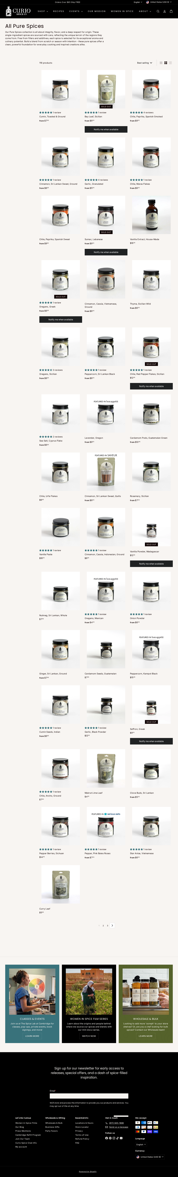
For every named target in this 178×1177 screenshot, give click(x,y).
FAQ (77, 1143)
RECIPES (58, 11)
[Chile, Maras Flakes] (151, 163)
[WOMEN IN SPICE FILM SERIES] (89, 992)
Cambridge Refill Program (28, 1135)
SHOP (42, 11)
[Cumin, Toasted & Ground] (60, 96)
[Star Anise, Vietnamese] (151, 833)
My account (21, 1147)
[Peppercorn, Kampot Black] (151, 654)
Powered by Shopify (88, 1171)
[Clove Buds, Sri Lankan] (151, 774)
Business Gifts (52, 1127)
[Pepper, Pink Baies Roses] (106, 833)
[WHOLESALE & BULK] (146, 992)
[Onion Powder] (151, 598)
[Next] (112, 925)
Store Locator (82, 1127)
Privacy (79, 1131)
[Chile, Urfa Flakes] (60, 477)
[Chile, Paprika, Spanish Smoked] (151, 96)
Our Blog (19, 1127)
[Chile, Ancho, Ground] (60, 775)
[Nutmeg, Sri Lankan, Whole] (60, 596)
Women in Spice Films (26, 1123)
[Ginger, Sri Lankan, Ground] (60, 655)
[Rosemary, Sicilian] (151, 477)
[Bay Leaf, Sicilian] (106, 101)
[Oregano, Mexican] (106, 598)
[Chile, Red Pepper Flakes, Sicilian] (151, 358)
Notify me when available (106, 129)
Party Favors (51, 1131)
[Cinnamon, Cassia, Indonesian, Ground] (106, 534)
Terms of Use (82, 1135)
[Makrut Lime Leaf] (106, 774)
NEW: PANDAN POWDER (67, 2)
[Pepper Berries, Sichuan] (60, 833)
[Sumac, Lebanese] (106, 225)
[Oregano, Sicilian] (60, 353)
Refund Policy (82, 1139)
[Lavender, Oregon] (106, 419)
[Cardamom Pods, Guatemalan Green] (151, 419)
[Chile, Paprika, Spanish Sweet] (60, 221)
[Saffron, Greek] (151, 714)
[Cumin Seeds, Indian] (60, 711)
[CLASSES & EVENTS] (32, 992)
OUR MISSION (97, 11)
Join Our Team (22, 1139)
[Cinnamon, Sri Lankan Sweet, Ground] (60, 163)
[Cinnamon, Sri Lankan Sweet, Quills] (106, 477)
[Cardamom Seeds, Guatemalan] (106, 654)
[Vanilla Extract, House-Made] (151, 220)
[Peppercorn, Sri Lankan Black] (106, 353)
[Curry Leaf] (60, 889)
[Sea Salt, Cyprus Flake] (60, 420)
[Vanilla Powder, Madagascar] (151, 537)
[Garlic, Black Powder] (106, 711)
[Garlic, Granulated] (106, 163)
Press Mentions (23, 1131)
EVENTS (75, 11)
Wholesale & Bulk (54, 1123)
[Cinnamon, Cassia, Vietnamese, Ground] (106, 286)
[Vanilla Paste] (60, 534)
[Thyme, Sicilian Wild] (151, 285)
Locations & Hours (84, 1123)
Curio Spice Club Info (26, 1143)
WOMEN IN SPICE (122, 11)
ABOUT (144, 11)
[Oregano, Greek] (60, 291)
